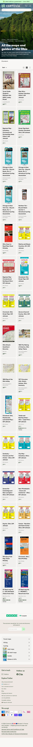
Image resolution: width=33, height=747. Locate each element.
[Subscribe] (23, 629)
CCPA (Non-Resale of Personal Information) (15, 734)
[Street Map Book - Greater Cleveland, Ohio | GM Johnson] (24, 123)
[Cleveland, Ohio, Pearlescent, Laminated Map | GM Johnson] (9, 411)
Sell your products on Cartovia (9, 695)
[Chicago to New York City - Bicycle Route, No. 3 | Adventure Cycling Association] (24, 165)
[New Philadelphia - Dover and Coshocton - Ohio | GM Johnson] (24, 485)
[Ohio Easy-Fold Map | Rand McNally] (9, 551)
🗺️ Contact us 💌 (6, 684)
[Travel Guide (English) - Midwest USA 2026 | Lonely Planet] (9, 88)
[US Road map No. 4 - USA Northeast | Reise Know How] (9, 586)
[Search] (30, 10)
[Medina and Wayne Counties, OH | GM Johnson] (24, 239)
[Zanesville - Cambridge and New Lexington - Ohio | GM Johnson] (9, 485)
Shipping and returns (7, 693)
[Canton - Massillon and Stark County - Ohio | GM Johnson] (24, 519)
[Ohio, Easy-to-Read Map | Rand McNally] (9, 239)
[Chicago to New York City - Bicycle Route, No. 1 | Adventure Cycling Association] (9, 203)
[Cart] (26, 6)
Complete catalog (6, 700)
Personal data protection (9, 731)
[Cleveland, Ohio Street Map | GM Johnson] (24, 272)
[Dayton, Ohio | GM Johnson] (9, 517)
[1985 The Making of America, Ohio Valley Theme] (24, 340)
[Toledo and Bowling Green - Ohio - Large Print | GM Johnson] (24, 413)
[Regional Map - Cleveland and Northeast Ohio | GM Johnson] (9, 273)
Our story (4, 688)
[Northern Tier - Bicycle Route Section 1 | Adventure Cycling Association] (24, 203)
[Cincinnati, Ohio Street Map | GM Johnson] (9, 307)
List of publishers (6, 698)
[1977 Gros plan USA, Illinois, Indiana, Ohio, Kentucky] (24, 376)
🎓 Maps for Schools (7, 702)
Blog (3, 691)
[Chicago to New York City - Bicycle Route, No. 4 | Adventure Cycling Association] (9, 165)
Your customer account (7, 686)
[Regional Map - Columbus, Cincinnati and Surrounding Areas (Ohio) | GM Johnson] (9, 126)
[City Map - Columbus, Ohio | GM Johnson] (24, 449)
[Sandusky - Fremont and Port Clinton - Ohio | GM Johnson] (9, 450)
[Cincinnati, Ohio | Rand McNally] (24, 550)
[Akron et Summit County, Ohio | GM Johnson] (24, 307)
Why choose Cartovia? (7, 682)
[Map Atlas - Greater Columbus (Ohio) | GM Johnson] (24, 87)
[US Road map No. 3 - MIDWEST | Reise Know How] (24, 586)
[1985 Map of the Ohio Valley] (9, 373)
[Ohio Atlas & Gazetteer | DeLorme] (9, 340)
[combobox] (16, 10)
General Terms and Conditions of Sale (13, 729)
